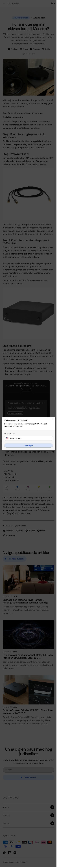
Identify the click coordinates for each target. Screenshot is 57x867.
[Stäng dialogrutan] (51, 418)
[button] (27, 438)
